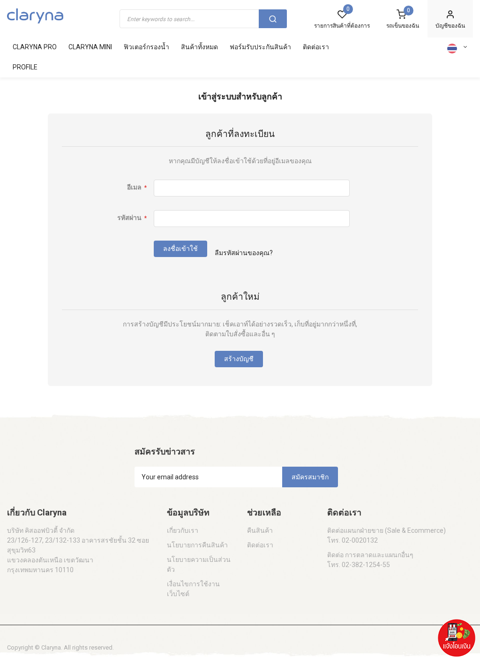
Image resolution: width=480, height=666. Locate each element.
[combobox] (203, 18)
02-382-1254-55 (366, 564)
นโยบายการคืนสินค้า (197, 545)
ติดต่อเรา (260, 545)
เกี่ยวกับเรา (182, 530)
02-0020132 (360, 540)
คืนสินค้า (260, 530)
